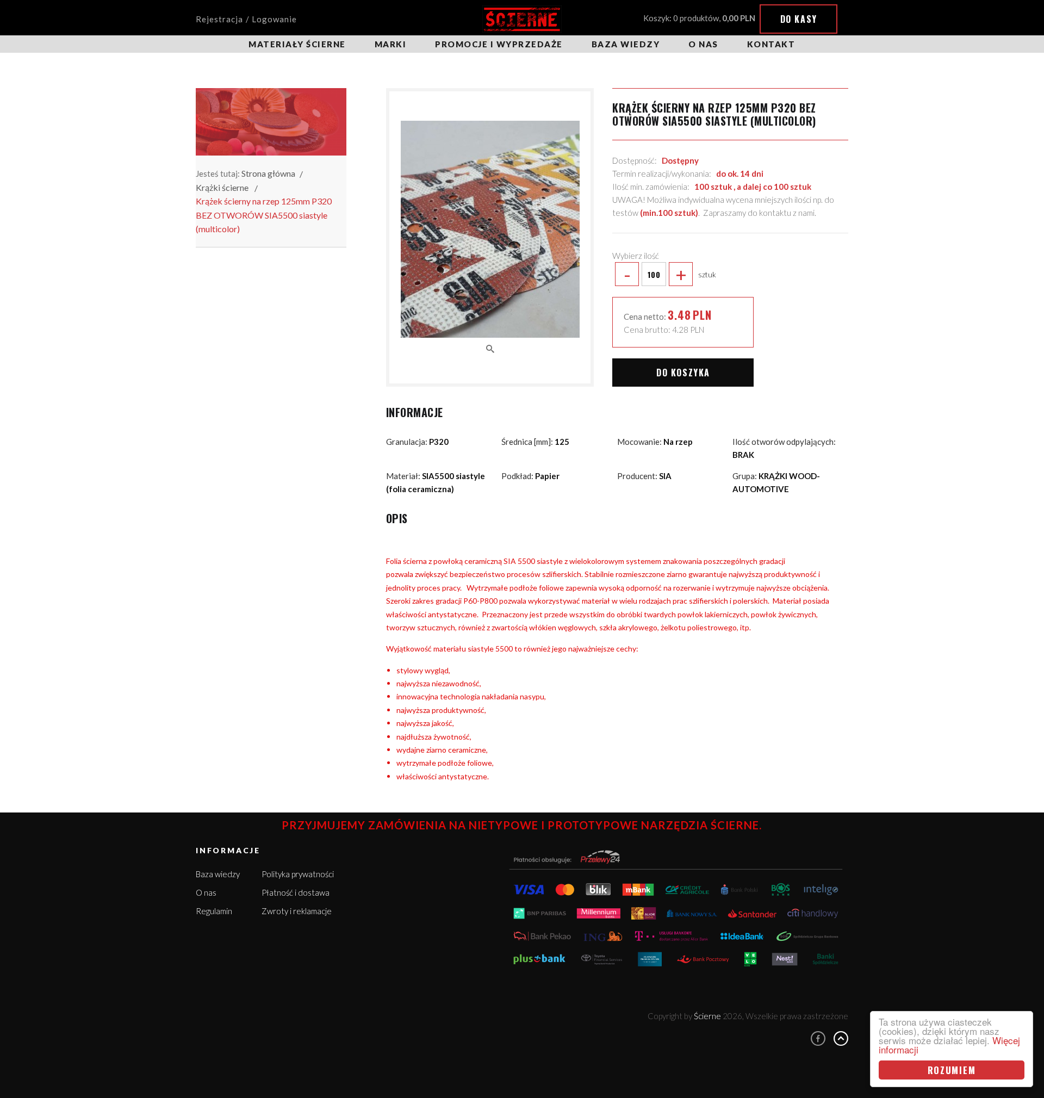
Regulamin (214, 911)
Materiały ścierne (297, 44)
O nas (703, 44)
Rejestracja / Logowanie (246, 19)
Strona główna (268, 173)
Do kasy (798, 19)
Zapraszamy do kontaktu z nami (759, 213)
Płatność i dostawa (296, 892)
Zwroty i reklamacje (297, 911)
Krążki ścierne (222, 187)
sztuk (670, 274)
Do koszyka (683, 372)
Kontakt (771, 44)
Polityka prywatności (298, 874)
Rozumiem (952, 1070)
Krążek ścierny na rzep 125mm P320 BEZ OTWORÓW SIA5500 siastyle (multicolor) (264, 215)
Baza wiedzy (626, 44)
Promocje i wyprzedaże (499, 44)
